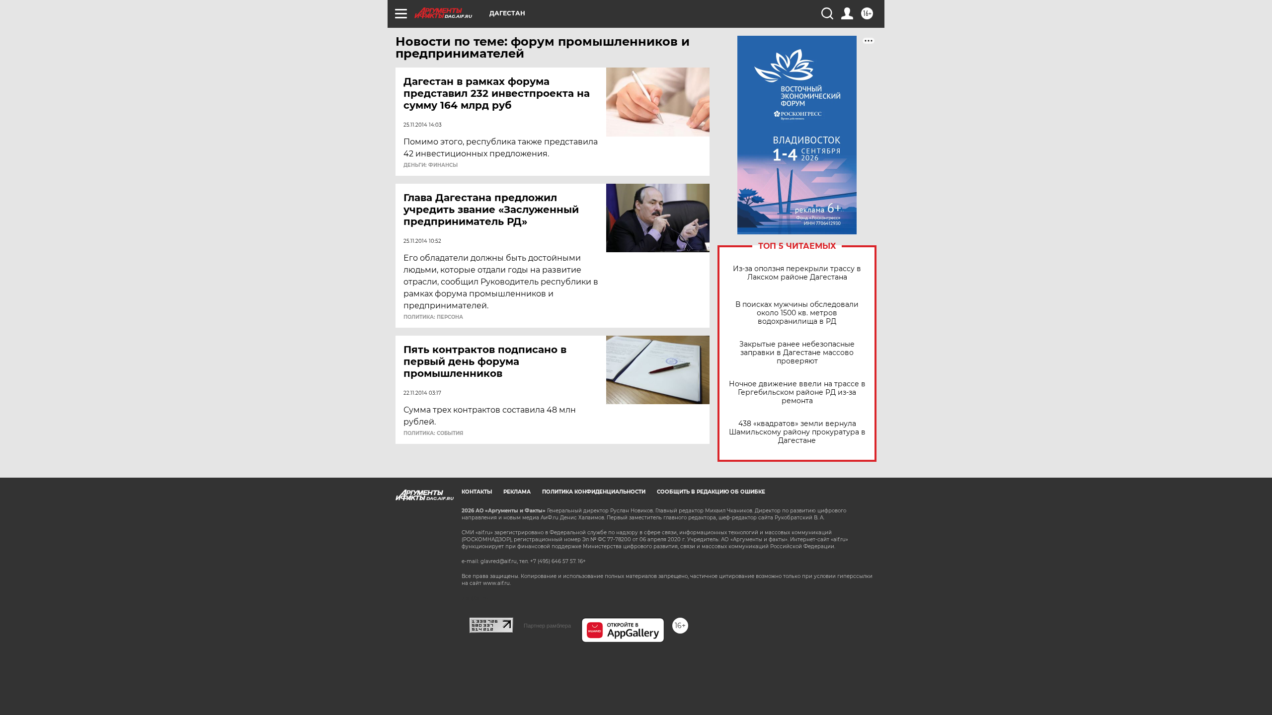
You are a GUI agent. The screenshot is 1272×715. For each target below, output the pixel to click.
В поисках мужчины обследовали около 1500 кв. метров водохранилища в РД (797, 313)
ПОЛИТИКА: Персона (433, 317)
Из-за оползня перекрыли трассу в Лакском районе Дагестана (797, 273)
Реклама (517, 492)
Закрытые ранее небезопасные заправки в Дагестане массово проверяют (797, 352)
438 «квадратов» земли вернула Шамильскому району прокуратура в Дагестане (797, 432)
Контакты (477, 492)
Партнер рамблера (547, 626)
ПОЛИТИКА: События (433, 433)
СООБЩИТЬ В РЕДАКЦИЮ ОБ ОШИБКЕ (711, 492)
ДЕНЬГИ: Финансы (430, 165)
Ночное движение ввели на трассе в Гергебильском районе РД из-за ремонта (797, 392)
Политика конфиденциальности (593, 492)
